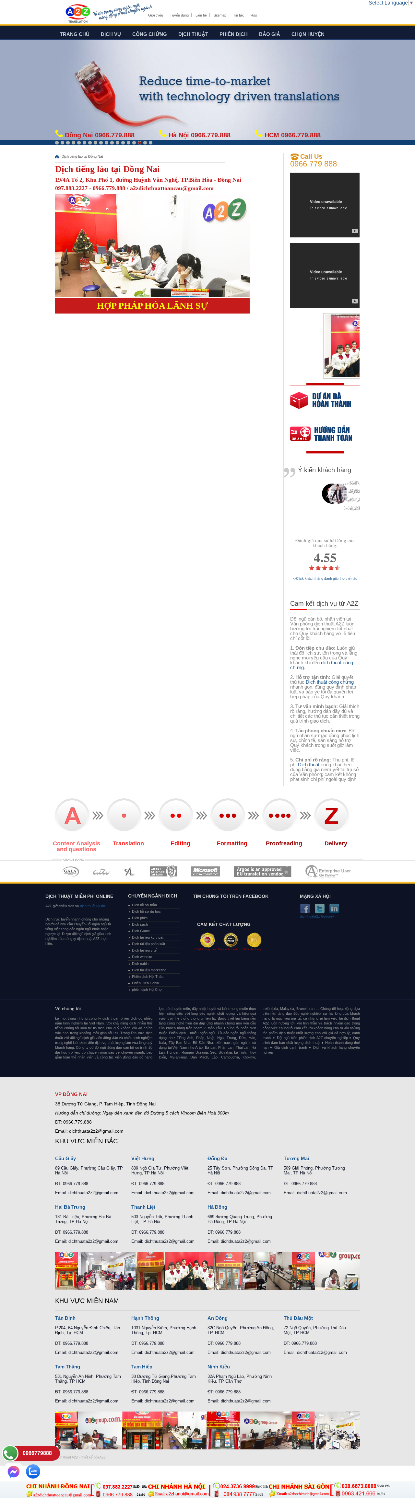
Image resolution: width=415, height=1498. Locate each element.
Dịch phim (140, 918)
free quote (320, 405)
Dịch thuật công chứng (330, 682)
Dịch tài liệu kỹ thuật (147, 937)
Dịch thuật (193, 34)
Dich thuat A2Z (66, 1457)
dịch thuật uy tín (92, 906)
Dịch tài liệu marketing (149, 970)
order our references (326, 434)
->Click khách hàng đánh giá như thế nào (325, 578)
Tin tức (238, 15)
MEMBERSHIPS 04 (163, 871)
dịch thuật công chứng (321, 665)
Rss (254, 15)
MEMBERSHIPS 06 (262, 871)
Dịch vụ (111, 34)
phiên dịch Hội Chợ (147, 989)
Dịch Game (141, 931)
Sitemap (220, 15)
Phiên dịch (233, 34)
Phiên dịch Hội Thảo (147, 976)
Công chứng (149, 34)
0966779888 (37, 1453)
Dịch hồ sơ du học (146, 911)
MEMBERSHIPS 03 (130, 871)
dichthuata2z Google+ (317, 916)
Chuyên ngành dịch (152, 895)
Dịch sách (140, 924)
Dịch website (142, 957)
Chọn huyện (308, 34)
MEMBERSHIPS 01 (70, 871)
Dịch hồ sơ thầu (144, 905)
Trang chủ (74, 34)
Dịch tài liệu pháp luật (148, 944)
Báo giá (269, 34)
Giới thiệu (155, 15)
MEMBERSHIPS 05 (205, 871)
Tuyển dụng (179, 15)
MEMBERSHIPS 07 (328, 871)
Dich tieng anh (77, 14)
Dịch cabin (140, 964)
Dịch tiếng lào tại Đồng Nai (82, 156)
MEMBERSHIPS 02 (101, 871)
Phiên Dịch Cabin (145, 983)
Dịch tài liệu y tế (144, 950)
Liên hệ (201, 15)
